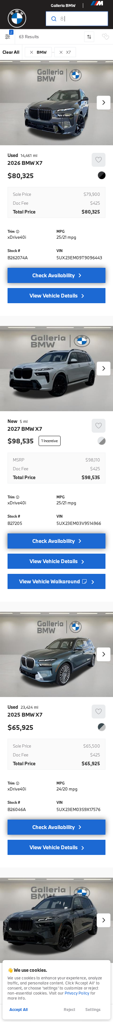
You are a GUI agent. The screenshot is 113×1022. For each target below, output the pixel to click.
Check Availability (53, 275)
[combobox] (76, 19)
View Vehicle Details (54, 295)
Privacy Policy (77, 992)
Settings (92, 1009)
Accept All (18, 1009)
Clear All (11, 52)
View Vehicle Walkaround (50, 581)
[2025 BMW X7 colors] (101, 727)
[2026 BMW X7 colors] (101, 175)
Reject (69, 1009)
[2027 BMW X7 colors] (101, 441)
